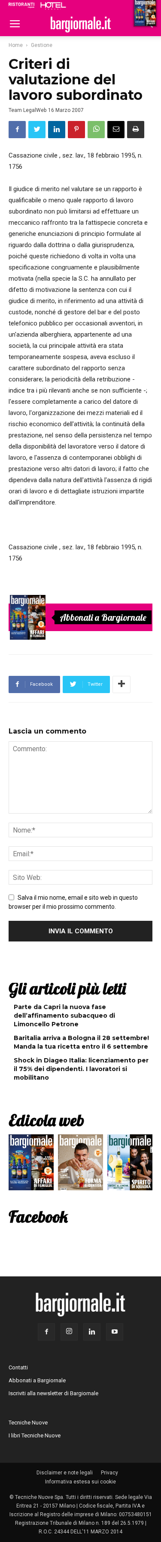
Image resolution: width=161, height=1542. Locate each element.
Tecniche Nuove (28, 1422)
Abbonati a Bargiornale (103, 617)
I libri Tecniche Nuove (35, 1435)
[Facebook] (46, 1332)
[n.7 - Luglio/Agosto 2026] (28, 617)
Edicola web (46, 1120)
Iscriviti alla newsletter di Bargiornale (53, 1393)
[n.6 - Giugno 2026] (80, 1164)
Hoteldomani (53, 5)
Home (16, 45)
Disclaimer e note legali (64, 1473)
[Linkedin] (91, 1332)
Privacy (109, 1473)
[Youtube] (114, 1332)
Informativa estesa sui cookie (80, 1482)
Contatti (18, 1367)
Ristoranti (21, 5)
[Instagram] (69, 1332)
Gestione (41, 45)
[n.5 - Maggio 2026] (129, 1164)
